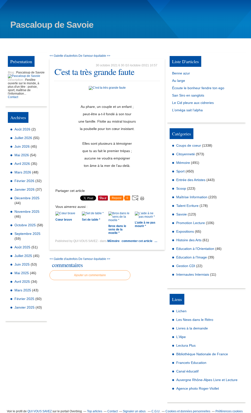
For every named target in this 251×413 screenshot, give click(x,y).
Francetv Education (191, 363)
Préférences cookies (229, 411)
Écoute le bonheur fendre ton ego (198, 88)
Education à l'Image (191, 257)
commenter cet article (137, 241)
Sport (180, 171)
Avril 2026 (22, 164)
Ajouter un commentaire (90, 275)
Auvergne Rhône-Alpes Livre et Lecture (207, 380)
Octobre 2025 (25, 225)
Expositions (185, 231)
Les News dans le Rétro (194, 320)
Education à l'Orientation (195, 249)
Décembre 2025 (26, 198)
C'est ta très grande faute (94, 71)
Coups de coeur (188, 145)
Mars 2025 (23, 290)
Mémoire (113, 241)
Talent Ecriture (187, 206)
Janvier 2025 (25, 307)
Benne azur (181, 73)
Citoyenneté (185, 154)
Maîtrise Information (191, 197)
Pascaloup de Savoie (51, 25)
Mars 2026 (23, 172)
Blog (11, 72)
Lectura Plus (186, 345)
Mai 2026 (22, 155)
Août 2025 (22, 247)
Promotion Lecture (190, 223)
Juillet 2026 (23, 138)
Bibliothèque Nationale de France (202, 354)
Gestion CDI (185, 266)
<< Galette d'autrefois (64, 55)
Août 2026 (22, 129)
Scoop (181, 188)
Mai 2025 (22, 273)
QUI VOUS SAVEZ (39, 411)
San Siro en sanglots (188, 95)
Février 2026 (24, 181)
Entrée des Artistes (190, 180)
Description (16, 80)
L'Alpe (181, 337)
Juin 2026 (22, 146)
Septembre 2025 (27, 234)
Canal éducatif (187, 371)
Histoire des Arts (188, 240)
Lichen (181, 311)
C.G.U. (155, 411)
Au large (178, 81)
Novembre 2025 (26, 212)
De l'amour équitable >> (94, 55)
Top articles (94, 411)
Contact (13, 97)
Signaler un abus (134, 411)
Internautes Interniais (192, 274)
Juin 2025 (22, 264)
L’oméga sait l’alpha (187, 110)
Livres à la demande (192, 328)
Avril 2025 (22, 282)
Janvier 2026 (25, 189)
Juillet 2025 (23, 256)
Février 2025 (24, 299)
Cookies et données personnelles (187, 411)
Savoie (181, 214)
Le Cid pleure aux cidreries (193, 103)
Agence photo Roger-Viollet (197, 388)
